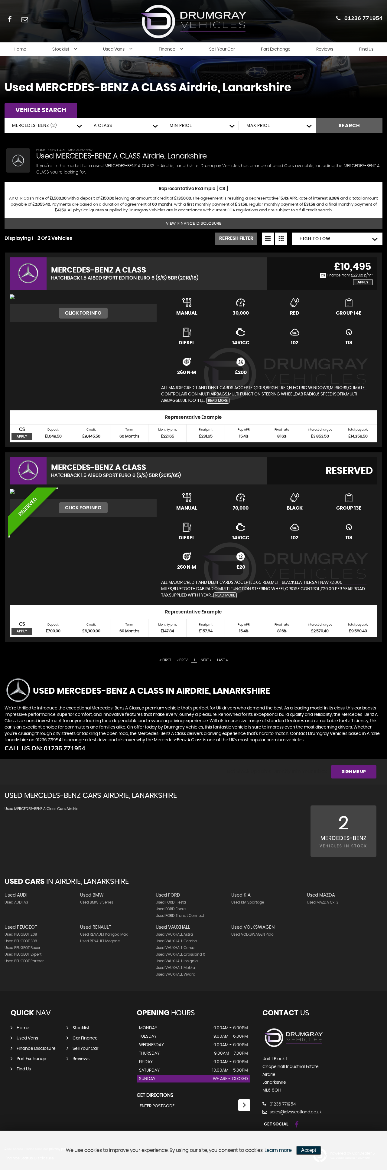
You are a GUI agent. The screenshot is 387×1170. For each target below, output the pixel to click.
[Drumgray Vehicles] (293, 1046)
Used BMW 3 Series (96, 902)
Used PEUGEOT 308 (21, 941)
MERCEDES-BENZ (80, 150)
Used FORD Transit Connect (180, 915)
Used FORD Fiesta (171, 902)
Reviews (324, 49)
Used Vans (114, 49)
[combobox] (45, 125)
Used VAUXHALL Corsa (175, 948)
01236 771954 (363, 18)
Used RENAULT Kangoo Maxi (104, 934)
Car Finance (85, 1038)
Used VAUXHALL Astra (174, 934)
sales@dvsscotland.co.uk (295, 1112)
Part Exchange (276, 49)
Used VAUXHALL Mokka (175, 968)
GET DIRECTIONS (155, 1095)
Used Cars (56, 150)
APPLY (22, 436)
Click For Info (83, 313)
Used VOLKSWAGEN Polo (252, 934)
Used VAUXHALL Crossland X (180, 954)
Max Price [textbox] (258, 126)
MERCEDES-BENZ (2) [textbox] (34, 126)
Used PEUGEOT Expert (23, 954)
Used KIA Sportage (247, 902)
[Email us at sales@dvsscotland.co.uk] (24, 19)
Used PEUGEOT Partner (24, 961)
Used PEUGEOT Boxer (23, 948)
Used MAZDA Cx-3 (322, 902)
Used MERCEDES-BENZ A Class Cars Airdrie (41, 809)
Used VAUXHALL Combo (176, 941)
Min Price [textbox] (181, 126)
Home (20, 49)
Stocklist (60, 49)
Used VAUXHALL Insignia (177, 961)
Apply (363, 282)
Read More (218, 400)
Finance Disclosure (36, 1048)
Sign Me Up (354, 772)
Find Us (366, 49)
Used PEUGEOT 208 (21, 934)
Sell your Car (222, 49)
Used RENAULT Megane (100, 941)
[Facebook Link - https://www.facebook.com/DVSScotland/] (10, 19)
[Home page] (193, 21)
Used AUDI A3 (16, 902)
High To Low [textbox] (315, 239)
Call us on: (45, 748)
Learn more (278, 1150)
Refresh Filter (236, 238)
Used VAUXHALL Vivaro (175, 974)
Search (349, 125)
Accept (308, 1150)
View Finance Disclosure (193, 224)
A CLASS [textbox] (103, 126)
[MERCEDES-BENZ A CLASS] (83, 299)
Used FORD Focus (171, 909)
